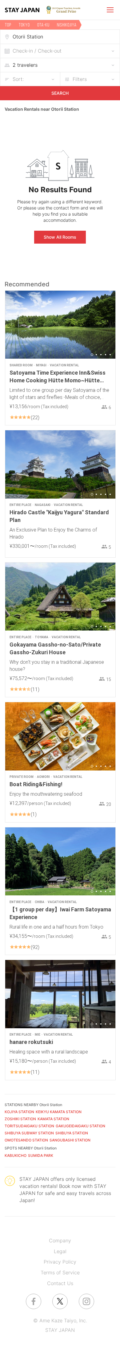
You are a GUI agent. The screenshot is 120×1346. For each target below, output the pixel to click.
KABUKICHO (15, 1155)
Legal (60, 1251)
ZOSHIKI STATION (20, 1119)
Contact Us (60, 1283)
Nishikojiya (67, 24)
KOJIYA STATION (19, 1111)
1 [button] (92, 354)
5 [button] (110, 354)
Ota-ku (43, 24)
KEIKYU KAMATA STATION (59, 1111)
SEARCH (60, 93)
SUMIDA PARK (40, 1155)
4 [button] (105, 354)
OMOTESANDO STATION (26, 1140)
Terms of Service (60, 1272)
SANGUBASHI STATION (70, 1140)
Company (60, 1240)
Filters (80, 79)
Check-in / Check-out (37, 51)
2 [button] (96, 354)
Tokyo (24, 24)
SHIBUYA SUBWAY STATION (29, 1133)
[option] (60, 325)
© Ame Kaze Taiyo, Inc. (60, 1320)
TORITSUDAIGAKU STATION (29, 1126)
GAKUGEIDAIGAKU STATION (80, 1126)
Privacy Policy (60, 1262)
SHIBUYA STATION (71, 1133)
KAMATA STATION (53, 1119)
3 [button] (101, 354)
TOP (8, 24)
